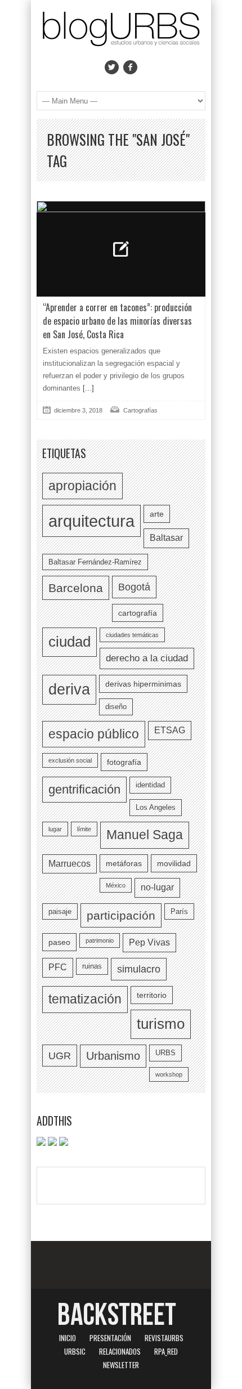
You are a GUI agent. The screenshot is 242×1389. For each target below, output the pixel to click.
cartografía (137, 612)
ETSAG (169, 730)
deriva (69, 689)
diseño (116, 706)
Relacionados (120, 1351)
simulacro (138, 969)
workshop (168, 1074)
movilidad (174, 863)
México (116, 885)
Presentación (110, 1337)
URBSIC (75, 1351)
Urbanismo (113, 1056)
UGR (59, 1055)
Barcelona (75, 587)
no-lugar (157, 887)
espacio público (93, 734)
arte (157, 513)
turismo (161, 1024)
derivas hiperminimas (143, 683)
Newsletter (121, 1364)
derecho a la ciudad (147, 658)
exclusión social (70, 760)
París (179, 911)
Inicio (67, 1337)
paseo (59, 942)
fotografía (124, 762)
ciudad (69, 641)
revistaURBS (164, 1337)
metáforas (124, 863)
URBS (165, 1053)
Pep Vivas (149, 942)
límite (84, 829)
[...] (87, 388)
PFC (57, 967)
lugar (55, 829)
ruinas (92, 966)
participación (121, 915)
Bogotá (134, 587)
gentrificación (84, 789)
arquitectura (91, 521)
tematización (85, 999)
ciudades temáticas (132, 634)
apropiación (82, 485)
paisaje (59, 911)
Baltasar (166, 538)
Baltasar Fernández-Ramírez (95, 562)
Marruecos (69, 863)
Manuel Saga (144, 834)
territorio (152, 995)
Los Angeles (156, 807)
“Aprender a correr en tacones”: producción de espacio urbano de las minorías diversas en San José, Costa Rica (117, 321)
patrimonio (100, 940)
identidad (150, 785)
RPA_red (166, 1351)
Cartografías (140, 410)
